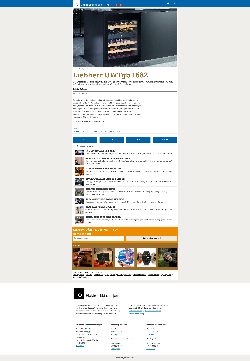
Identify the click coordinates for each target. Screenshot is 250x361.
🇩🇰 (116, 5)
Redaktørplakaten (135, 311)
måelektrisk (154, 275)
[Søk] (167, 3)
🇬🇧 (107, 5)
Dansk (138, 139)
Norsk (85, 139)
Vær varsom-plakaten (153, 311)
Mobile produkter (124, 275)
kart (89, 332)
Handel (89, 275)
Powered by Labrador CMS (125, 358)
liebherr (94, 132)
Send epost (80, 346)
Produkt (85, 277)
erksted (77, 277)
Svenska (165, 139)
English (111, 139)
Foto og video (78, 275)
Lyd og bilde (110, 275)
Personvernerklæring (136, 314)
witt (85, 132)
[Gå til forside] (87, 3)
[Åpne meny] (174, 3)
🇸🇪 (112, 5)
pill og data (166, 275)
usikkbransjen (140, 275)
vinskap (76, 132)
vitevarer (99, 275)
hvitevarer (106, 132)
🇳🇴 (121, 5)
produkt (118, 132)
